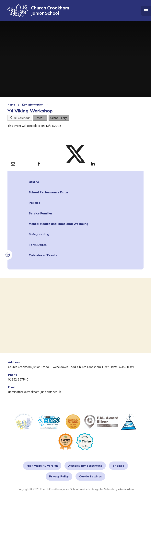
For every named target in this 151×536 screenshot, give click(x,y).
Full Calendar (21, 118)
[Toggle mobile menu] (146, 11)
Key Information (32, 104)
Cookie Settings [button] (90, 476)
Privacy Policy (59, 476)
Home (11, 104)
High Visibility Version (42, 465)
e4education (126, 489)
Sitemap (118, 465)
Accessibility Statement (85, 465)
